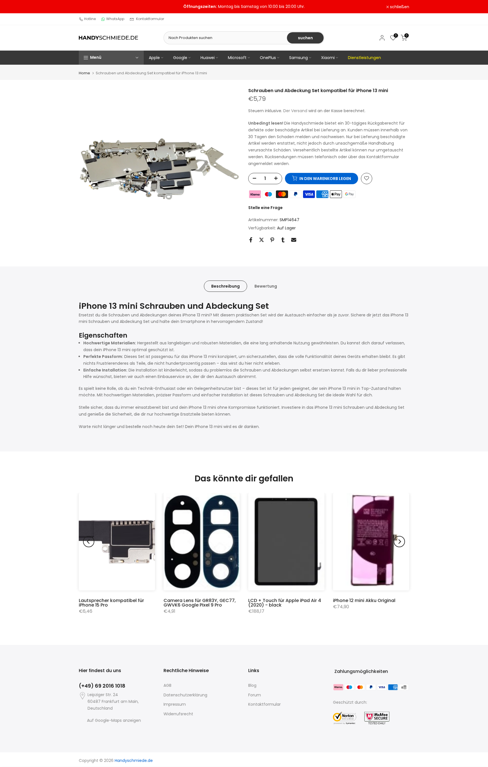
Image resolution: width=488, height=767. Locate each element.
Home (84, 73)
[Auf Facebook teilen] (250, 239)
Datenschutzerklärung (185, 695)
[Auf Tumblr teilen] (283, 239)
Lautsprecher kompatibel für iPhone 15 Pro (111, 602)
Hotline (90, 18)
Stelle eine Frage (265, 207)
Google (180, 57)
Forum (254, 695)
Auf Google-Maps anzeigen (114, 720)
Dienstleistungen (364, 57)
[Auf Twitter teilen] (261, 239)
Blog (252, 685)
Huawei (208, 57)
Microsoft (237, 57)
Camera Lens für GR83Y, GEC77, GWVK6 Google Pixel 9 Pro (200, 602)
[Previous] (88, 541)
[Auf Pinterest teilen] (272, 239)
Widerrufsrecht (178, 714)
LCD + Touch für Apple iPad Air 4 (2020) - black (284, 602)
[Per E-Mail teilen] (293, 239)
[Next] (399, 541)
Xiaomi (328, 57)
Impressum (175, 704)
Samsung (298, 57)
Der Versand (295, 111)
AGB (167, 685)
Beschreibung (225, 286)
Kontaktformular (150, 18)
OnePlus (268, 57)
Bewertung (265, 286)
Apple (154, 57)
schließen (91, 7)
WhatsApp (115, 18)
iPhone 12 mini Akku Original (364, 600)
